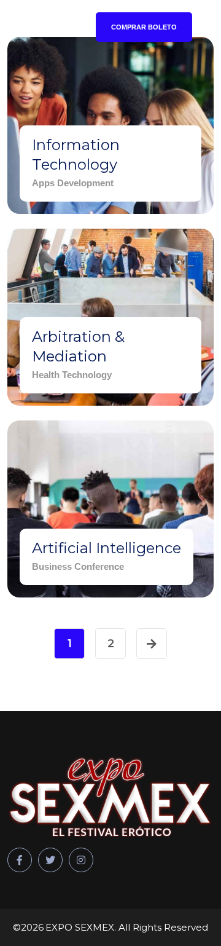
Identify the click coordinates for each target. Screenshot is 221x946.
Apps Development (73, 183)
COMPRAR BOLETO (144, 27)
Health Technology (72, 374)
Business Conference (78, 566)
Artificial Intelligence (106, 548)
